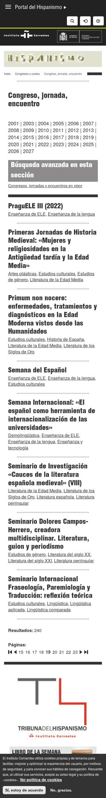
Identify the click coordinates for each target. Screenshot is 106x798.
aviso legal (68, 774)
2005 (58, 123)
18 (41, 652)
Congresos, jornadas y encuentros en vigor (45, 185)
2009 (28, 129)
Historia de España (65, 339)
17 (34, 652)
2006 (73, 123)
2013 (88, 129)
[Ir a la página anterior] (15, 651)
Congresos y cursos (27, 74)
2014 (13, 137)
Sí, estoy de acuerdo (24, 790)
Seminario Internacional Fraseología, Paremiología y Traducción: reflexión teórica (50, 588)
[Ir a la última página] (85, 651)
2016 (43, 137)
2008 (13, 129)
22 (68, 652)
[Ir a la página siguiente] (81, 651)
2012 (73, 129)
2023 (58, 144)
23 (75, 652)
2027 (28, 150)
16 (27, 652)
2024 (73, 144)
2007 (88, 123)
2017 (58, 137)
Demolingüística (23, 435)
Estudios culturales (57, 273)
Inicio (7, 74)
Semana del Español (37, 370)
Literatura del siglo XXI (30, 560)
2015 (28, 137)
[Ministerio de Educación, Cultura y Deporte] (79, 36)
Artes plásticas (22, 273)
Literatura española (55, 497)
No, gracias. (61, 790)
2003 (28, 123)
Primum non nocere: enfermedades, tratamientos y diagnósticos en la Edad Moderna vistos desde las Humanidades (52, 315)
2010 (43, 129)
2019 (88, 137)
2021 (28, 144)
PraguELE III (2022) (35, 206)
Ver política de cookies (41, 779)
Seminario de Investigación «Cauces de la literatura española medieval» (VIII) (48, 475)
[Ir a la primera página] (10, 651)
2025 (88, 144)
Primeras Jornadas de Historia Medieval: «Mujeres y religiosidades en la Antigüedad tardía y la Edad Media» (52, 249)
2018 (73, 137)
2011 (58, 129)
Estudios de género (27, 554)
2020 (13, 144)
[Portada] (53, 58)
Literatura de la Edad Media (56, 279)
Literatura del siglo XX (69, 554)
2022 (43, 144)
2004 (43, 123)
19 (48, 652)
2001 (13, 123)
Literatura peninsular (74, 560)
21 (61, 652)
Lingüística (57, 603)
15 (20, 652)
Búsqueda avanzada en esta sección (51, 171)
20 (54, 652)
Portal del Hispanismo (39, 8)
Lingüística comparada (49, 610)
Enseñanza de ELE (27, 214)
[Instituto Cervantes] (26, 33)
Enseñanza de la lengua (71, 214)
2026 (13, 150)
